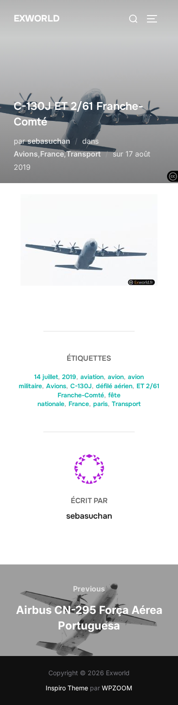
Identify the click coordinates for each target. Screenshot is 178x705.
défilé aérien (114, 386)
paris (100, 404)
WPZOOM (117, 688)
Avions (26, 153)
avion (116, 377)
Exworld (37, 18)
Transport (83, 153)
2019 (69, 377)
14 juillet (46, 377)
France (52, 153)
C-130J (81, 386)
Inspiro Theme (67, 688)
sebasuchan (48, 141)
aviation (92, 377)
